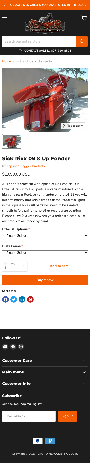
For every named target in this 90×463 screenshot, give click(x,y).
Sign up (67, 416)
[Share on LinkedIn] (22, 299)
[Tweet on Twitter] (13, 299)
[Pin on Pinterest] (30, 299)
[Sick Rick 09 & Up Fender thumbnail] (11, 141)
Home (6, 61)
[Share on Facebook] (5, 299)
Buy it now (45, 280)
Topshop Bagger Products (26, 166)
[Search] (82, 41)
